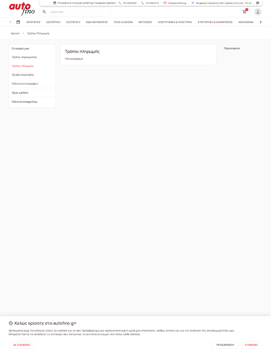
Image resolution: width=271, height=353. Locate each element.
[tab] (18, 22)
